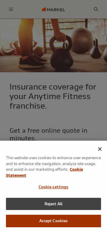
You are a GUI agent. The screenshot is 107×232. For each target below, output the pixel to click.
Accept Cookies (53, 221)
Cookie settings (54, 187)
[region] (53, 186)
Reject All (53, 204)
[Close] (99, 149)
